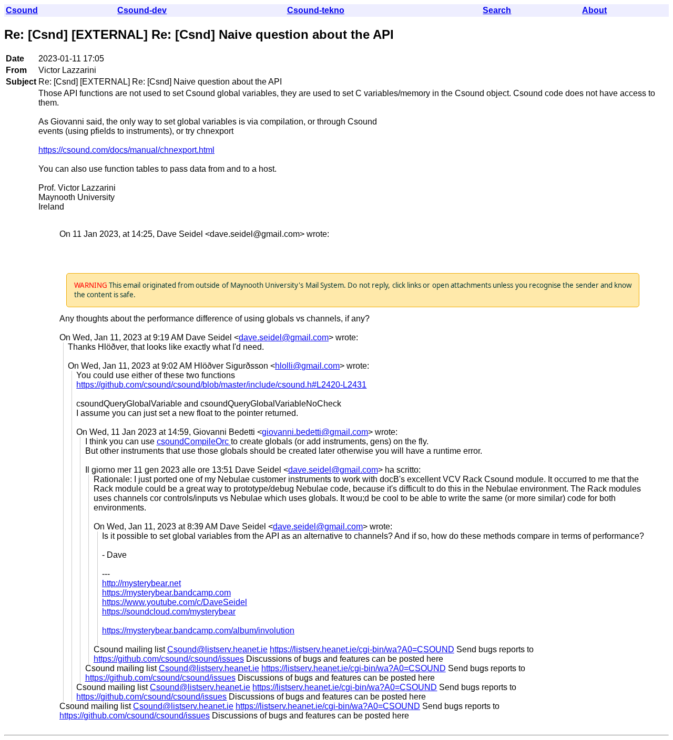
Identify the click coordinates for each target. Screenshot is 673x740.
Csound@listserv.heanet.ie (217, 649)
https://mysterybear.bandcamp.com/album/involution (198, 630)
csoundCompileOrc (194, 441)
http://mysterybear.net (141, 583)
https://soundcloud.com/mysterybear (169, 611)
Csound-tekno (315, 10)
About (594, 10)
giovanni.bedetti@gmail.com (315, 432)
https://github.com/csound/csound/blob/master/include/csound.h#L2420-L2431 (221, 384)
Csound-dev (142, 10)
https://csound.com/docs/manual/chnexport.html (126, 149)
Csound (22, 10)
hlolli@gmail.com (307, 365)
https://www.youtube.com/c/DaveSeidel (174, 602)
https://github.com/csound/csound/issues (169, 658)
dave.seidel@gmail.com (284, 337)
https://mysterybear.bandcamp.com (166, 592)
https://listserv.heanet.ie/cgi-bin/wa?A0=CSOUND (362, 649)
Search (497, 10)
